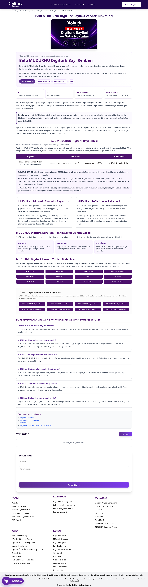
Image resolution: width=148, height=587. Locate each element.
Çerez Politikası (59, 563)
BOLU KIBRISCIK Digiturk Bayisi (116, 304)
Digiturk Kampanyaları (62, 501)
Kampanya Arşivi (60, 512)
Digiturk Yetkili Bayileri (62, 549)
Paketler (79, 4)
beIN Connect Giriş (19, 535)
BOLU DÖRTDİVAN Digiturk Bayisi (32, 304)
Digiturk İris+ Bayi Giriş (104, 506)
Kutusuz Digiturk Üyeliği (63, 508)
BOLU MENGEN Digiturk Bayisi (32, 309)
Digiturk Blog (17, 553)
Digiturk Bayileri (59, 542)
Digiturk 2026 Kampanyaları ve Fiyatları (36, 425)
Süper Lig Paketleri (19, 506)
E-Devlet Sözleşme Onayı (22, 539)
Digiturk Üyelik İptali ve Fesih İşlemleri (27, 549)
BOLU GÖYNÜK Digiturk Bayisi (88, 304)
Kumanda (99, 516)
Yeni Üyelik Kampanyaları (61, 4)
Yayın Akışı (99, 513)
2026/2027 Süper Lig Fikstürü (107, 527)
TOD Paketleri (17, 520)
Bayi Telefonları (59, 546)
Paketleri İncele (44, 81)
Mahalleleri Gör (60, 81)
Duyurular (57, 556)
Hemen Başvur (131, 4)
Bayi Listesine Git (27, 81)
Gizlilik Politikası (59, 560)
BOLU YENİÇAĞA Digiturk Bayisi (116, 309)
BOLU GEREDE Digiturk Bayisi (60, 304)
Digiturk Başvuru (27, 417)
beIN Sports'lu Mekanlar (105, 523)
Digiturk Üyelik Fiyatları (21, 510)
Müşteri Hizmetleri (60, 539)
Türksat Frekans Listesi (21, 563)
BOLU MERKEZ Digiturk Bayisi (60, 309)
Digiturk (23, 423)
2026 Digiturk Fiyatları (20, 513)
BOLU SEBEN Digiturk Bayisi (88, 309)
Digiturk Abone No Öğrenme (23, 542)
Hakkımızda (58, 570)
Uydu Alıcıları (17, 556)
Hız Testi (98, 510)
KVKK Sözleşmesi (60, 567)
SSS (71, 81)
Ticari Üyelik (58, 553)
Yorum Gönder (74, 485)
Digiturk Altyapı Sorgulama (106, 503)
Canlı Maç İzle (100, 520)
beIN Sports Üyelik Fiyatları (23, 516)
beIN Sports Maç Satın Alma (23, 560)
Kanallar (92, 4)
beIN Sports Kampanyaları (64, 505)
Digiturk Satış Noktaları (29, 420)
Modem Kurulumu (19, 546)
